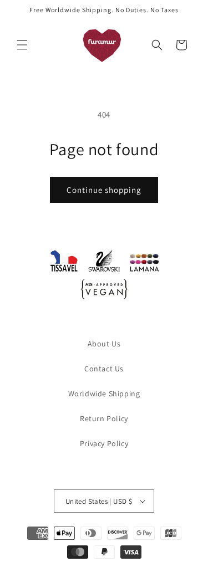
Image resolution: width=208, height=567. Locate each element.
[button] (22, 45)
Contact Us (104, 369)
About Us (104, 344)
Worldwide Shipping (104, 394)
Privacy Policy (104, 443)
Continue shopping (104, 190)
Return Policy (104, 418)
